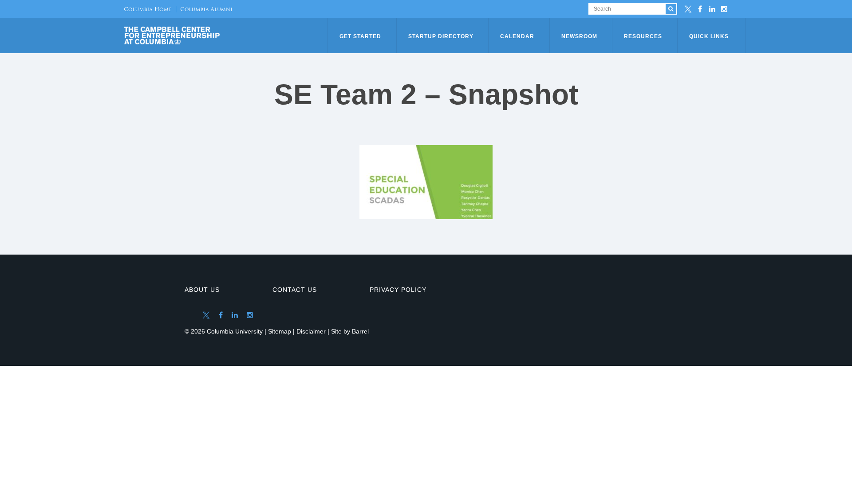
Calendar (517, 36)
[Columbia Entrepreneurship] (226, 35)
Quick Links (709, 36)
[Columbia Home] (147, 9)
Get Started (360, 36)
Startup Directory (440, 36)
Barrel (360, 331)
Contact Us (294, 290)
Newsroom (579, 36)
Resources (643, 36)
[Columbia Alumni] (204, 9)
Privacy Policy (398, 290)
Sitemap (279, 331)
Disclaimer (311, 331)
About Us (202, 290)
